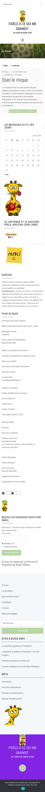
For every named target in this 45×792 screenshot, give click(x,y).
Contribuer (6, 602)
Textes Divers (7, 404)
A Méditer (5, 334)
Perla (6, 72)
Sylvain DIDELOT (8, 398)
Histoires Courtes (8, 372)
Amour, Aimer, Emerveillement (14, 340)
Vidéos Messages (9, 457)
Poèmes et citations (13, 75)
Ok (23, 788)
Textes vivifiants (8, 409)
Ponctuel (5, 428)
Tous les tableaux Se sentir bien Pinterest (20, 666)
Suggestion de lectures (11, 476)
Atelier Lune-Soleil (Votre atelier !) (15, 350)
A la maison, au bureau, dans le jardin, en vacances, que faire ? (18, 445)
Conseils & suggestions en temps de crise (18, 356)
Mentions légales (9, 613)
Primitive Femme (9, 661)
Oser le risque (15, 80)
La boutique (7, 591)
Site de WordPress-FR (12, 698)
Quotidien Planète (9, 441)
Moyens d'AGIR (8, 422)
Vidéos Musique (8, 463)
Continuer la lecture (22, 111)
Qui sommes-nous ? (11, 596)
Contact (5, 608)
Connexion (7, 681)
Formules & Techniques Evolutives (15, 366)
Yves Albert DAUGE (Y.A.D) (12, 415)
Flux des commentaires (12, 693)
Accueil (5, 585)
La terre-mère (7, 377)
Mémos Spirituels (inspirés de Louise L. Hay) (20, 326)
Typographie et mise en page (13, 481)
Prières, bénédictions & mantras (14, 393)
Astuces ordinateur (9, 471)
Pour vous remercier (10, 433)
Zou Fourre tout (8, 468)
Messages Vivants (9, 331)
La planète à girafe (10, 646)
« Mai (6, 174)
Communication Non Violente (14, 321)
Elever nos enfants (9, 361)
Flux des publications (11, 687)
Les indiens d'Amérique (11, 380)
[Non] (42, 786)
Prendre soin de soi (9, 438)
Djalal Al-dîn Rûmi (9, 343)
